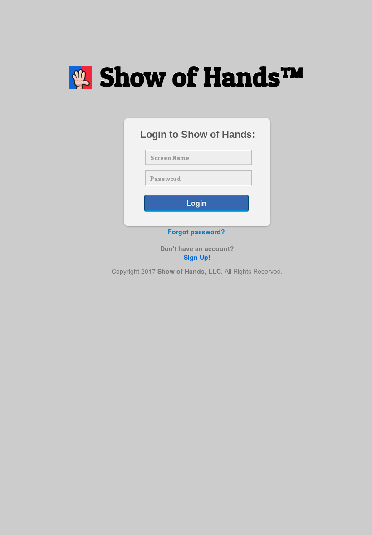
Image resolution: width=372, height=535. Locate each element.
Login (196, 203)
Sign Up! (197, 257)
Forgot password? (196, 231)
